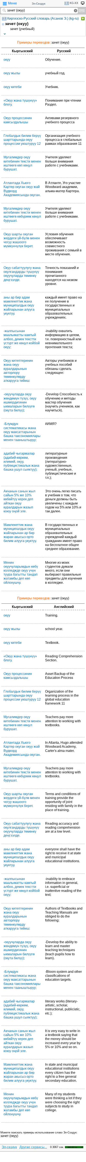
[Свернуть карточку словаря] (82, 18)
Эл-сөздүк (9, 1147)
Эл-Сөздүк (39, 3)
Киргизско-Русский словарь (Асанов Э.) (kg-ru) (43, 18)
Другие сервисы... (33, 1147)
